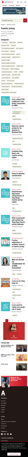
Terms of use (4, 440)
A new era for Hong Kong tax (18, 282)
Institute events (16, 295)
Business (18, 5)
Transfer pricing (17, 119)
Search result (11, 24)
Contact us (3, 423)
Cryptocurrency (16, 289)
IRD (13, 208)
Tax (13, 141)
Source (2, 412)
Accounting (11, 5)
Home (3, 24)
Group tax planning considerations (18, 174)
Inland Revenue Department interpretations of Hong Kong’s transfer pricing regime (18, 196)
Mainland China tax (18, 138)
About (2, 419)
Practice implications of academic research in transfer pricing (18, 243)
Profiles (3, 407)
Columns (3, 409)
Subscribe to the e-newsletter (8, 421)
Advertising (4, 426)
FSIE (14, 292)
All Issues (5, 5)
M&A (14, 274)
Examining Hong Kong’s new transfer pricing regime (17, 154)
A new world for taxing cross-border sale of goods (18, 307)
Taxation (15, 163)
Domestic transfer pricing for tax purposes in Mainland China (18, 129)
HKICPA (3, 428)
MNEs (14, 116)
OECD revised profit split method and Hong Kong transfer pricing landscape (18, 221)
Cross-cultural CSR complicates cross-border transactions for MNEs (18, 102)
